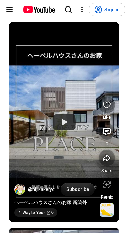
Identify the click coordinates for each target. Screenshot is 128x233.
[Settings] (82, 9)
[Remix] (107, 184)
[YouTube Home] (39, 9)
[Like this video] (107, 105)
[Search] (68, 9)
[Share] (107, 158)
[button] (19, 189)
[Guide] (9, 9)
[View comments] (107, 131)
